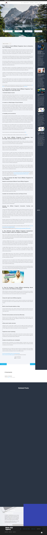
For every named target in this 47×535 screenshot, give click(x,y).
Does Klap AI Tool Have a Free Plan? (10, 456)
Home (22, 2)
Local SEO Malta (32, 2)
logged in (9, 377)
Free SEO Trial (26, 528)
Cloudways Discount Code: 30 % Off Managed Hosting (41, 52)
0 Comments (8, 31)
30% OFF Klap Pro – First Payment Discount (41, 75)
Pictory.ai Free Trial (40, 114)
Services (33, 528)
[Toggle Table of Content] (10, 43)
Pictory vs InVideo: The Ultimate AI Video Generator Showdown (16, 492)
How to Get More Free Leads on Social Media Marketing (21, 172)
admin (18, 31)
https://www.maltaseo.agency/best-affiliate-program (21, 173)
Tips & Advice (36, 2)
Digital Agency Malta (26, 2)
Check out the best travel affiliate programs (8, 354)
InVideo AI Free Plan (41, 95)
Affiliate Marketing (38, 31)
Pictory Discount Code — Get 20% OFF (41, 133)
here (25, 132)
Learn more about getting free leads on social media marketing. (11, 353)
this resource (25, 86)
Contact (40, 2)
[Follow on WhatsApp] (41, 532)
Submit (42, 521)
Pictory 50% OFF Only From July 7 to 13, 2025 (12, 419)
